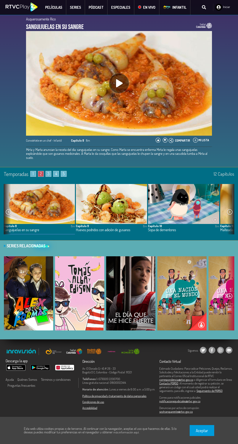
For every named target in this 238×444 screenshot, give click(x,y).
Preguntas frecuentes (21, 385)
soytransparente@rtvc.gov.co (176, 412)
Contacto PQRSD (168, 383)
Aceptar (202, 430)
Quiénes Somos (27, 379)
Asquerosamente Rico (41, 19)
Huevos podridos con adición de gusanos (103, 230)
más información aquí (126, 432)
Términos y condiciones (56, 379)
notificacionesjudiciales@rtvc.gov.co (179, 401)
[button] (229, 212)
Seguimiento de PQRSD (210, 391)
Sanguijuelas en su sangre (21, 230)
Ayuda (10, 379)
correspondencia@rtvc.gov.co (176, 380)
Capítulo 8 (10, 226)
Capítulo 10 (155, 226)
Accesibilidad (89, 408)
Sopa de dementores (162, 230)
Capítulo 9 (82, 226)
